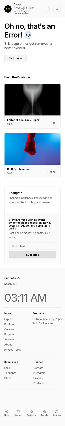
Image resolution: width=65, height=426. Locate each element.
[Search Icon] (57, 9)
